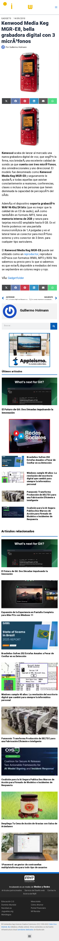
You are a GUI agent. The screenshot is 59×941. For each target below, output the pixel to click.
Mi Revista (35, 911)
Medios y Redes (42, 887)
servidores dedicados (25, 930)
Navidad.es (6, 908)
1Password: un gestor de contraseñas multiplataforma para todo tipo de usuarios (24, 866)
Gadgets (6, 18)
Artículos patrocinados (12, 890)
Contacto (51, 890)
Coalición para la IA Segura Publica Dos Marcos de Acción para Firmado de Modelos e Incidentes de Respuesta (41, 514)
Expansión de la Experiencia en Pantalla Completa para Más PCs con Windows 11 (27, 613)
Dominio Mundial (8, 905)
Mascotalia (35, 901)
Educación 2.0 (7, 901)
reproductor (31, 254)
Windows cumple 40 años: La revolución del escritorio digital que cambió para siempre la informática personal (42, 479)
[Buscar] (53, 326)
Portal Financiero (38, 908)
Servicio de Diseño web (35, 890)
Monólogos (6, 914)
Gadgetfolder (16, 278)
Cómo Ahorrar (37, 905)
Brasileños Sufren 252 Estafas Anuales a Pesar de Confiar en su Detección (41, 460)
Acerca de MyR (29, 894)
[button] (29, 936)
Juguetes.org (7, 911)
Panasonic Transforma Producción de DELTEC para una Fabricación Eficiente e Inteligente (41, 496)
